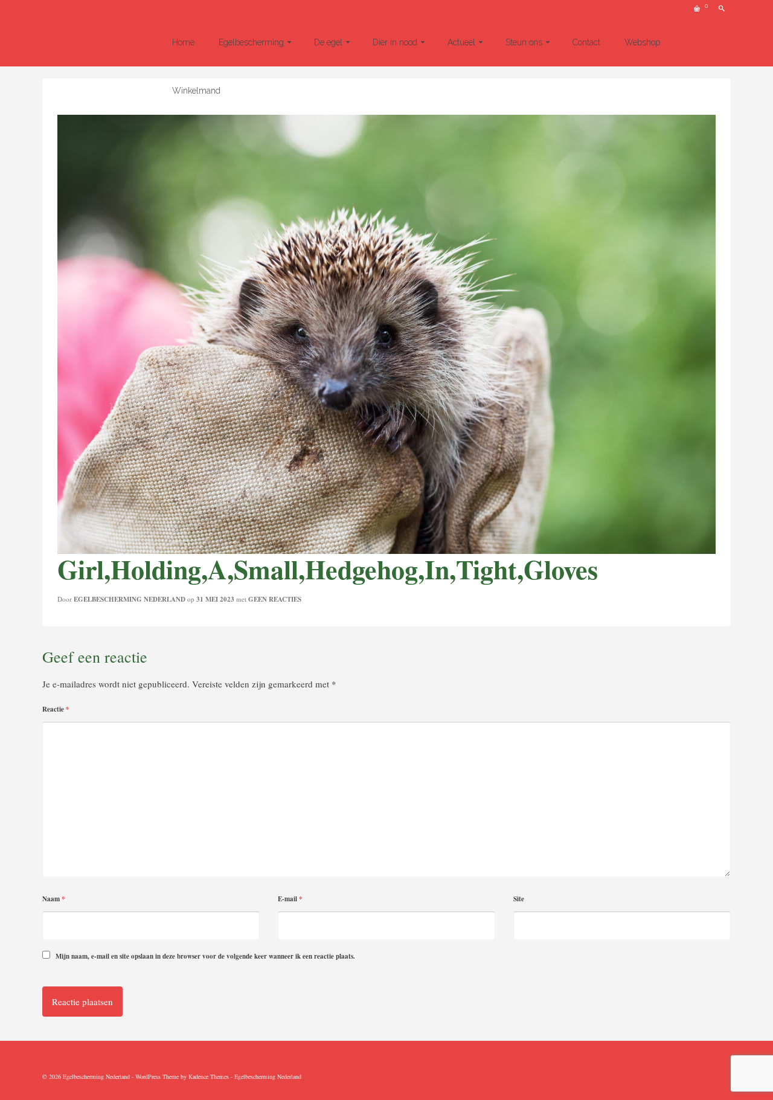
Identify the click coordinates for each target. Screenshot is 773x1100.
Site (518, 899)
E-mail (290, 899)
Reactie (55, 709)
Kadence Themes (208, 1076)
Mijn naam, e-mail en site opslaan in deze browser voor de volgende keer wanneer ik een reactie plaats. (205, 956)
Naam (53, 899)
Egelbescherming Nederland (129, 599)
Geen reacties (274, 599)
